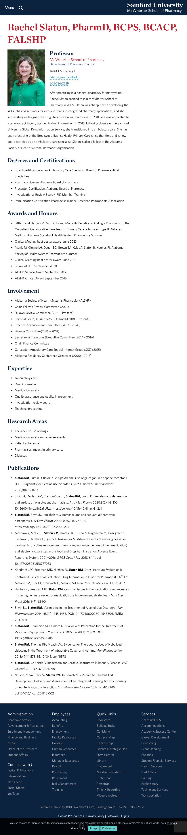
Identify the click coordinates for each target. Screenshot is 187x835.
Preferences (108, 828)
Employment (60, 731)
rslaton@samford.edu (64, 77)
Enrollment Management (24, 731)
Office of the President (22, 749)
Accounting (59, 720)
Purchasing (59, 772)
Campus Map (106, 737)
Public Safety (149, 783)
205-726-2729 (59, 83)
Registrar (103, 783)
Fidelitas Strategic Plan (112, 749)
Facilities (147, 755)
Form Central (105, 755)
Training (57, 789)
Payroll (56, 766)
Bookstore (103, 720)
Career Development (155, 737)
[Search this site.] (21, 7)
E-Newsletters (17, 776)
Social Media (16, 788)
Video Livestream (108, 795)
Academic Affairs (19, 720)
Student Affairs (17, 755)
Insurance (58, 755)
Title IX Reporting (108, 789)
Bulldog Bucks (106, 725)
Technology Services (154, 789)
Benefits (57, 725)
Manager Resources (65, 760)
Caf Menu (103, 731)
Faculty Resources (64, 737)
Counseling (148, 743)
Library (101, 760)
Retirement (59, 778)
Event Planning (151, 749)
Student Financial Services (158, 760)
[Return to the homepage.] (155, 11)
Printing (146, 778)
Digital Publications (20, 770)
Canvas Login (106, 743)
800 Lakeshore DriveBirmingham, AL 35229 (96, 807)
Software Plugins (118, 816)
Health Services (151, 766)
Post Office (148, 772)
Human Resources (64, 749)
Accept (94, 828)
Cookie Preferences (71, 816)
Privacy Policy (95, 816)
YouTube (13, 793)
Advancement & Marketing (25, 725)
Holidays (58, 743)
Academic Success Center (158, 731)
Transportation (151, 795)
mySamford (104, 766)
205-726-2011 (138, 807)
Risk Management (64, 783)
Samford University (52, 807)
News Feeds (15, 782)
